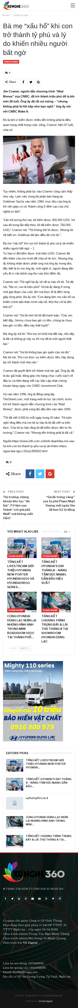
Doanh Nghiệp (16, 556)
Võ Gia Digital (45, 1001)
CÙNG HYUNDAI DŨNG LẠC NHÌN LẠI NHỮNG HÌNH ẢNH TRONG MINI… (47, 821)
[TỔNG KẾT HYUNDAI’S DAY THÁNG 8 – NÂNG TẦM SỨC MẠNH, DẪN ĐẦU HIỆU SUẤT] (56, 547)
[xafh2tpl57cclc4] (14, 803)
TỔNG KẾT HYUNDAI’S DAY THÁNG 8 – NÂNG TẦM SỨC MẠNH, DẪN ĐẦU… (48, 782)
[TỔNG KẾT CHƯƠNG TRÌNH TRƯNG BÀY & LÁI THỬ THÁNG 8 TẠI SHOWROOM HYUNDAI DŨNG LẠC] (56, 602)
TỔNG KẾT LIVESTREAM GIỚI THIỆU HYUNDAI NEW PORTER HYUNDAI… (46, 764)
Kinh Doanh (11, 62)
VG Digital (30, 942)
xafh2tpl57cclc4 (37, 798)
